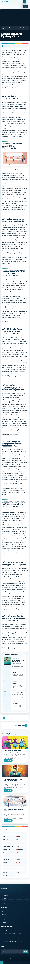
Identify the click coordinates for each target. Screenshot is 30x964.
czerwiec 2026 (5, 895)
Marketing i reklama (9, 27)
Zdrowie (6, 875)
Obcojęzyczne (7, 852)
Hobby (5, 842)
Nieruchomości (20, 849)
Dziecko (18, 836)
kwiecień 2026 (5, 900)
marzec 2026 (4, 903)
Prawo (5, 855)
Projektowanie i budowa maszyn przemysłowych (15, 941)
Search (25, 951)
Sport (5, 862)
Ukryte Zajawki (7, 869)
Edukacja (6, 839)
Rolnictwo (6, 859)
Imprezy (19, 842)
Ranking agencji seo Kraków (17, 671)
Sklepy (18, 859)
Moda (18, 846)
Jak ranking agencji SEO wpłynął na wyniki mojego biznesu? (18, 660)
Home (3, 27)
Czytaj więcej (8, 760)
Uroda (18, 869)
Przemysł (19, 855)
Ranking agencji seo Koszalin (17, 682)
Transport (6, 865)
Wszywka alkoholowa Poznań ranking (12, 936)
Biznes (5, 833)
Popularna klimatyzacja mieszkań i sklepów (14, 938)
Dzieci (5, 836)
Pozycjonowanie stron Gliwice (12, 750)
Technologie (19, 862)
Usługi (5, 872)
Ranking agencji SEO (17, 692)
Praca (18, 852)
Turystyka (19, 865)
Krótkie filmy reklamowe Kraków (11, 930)
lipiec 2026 (4, 892)
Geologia (19, 839)
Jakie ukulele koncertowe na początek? (13, 933)
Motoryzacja (7, 849)
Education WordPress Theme (15, 958)
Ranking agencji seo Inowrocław (17, 702)
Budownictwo (20, 833)
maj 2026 (4, 898)
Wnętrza (19, 872)
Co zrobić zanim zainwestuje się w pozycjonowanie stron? (13, 779)
